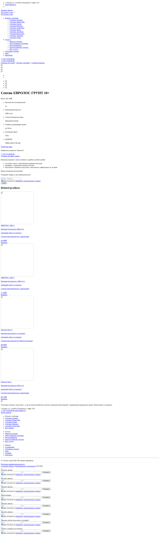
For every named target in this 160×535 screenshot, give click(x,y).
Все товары (9, 428)
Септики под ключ (8, 63)
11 (6, 106)
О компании (9, 447)
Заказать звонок (7, 10)
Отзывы (8, 453)
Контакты (9, 55)
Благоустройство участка (14, 439)
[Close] (2, 468)
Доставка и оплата (12, 51)
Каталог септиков (23, 63)
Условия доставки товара (10, 156)
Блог (7, 53)
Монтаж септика (11, 434)
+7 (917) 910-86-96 (7, 59)
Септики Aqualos (11, 418)
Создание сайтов (7, 466)
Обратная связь (6, 147)
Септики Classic (11, 422)
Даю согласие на (22, 181)
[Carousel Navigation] (80, 76)
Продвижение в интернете (25, 466)
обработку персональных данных (28, 181)
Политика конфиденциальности (13, 464)
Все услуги (9, 441)
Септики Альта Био (12, 426)
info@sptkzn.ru (10, 5)
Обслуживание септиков (14, 435)
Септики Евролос (38, 63)
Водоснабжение (11, 437)
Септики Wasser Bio (12, 420)
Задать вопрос (6, 412)
